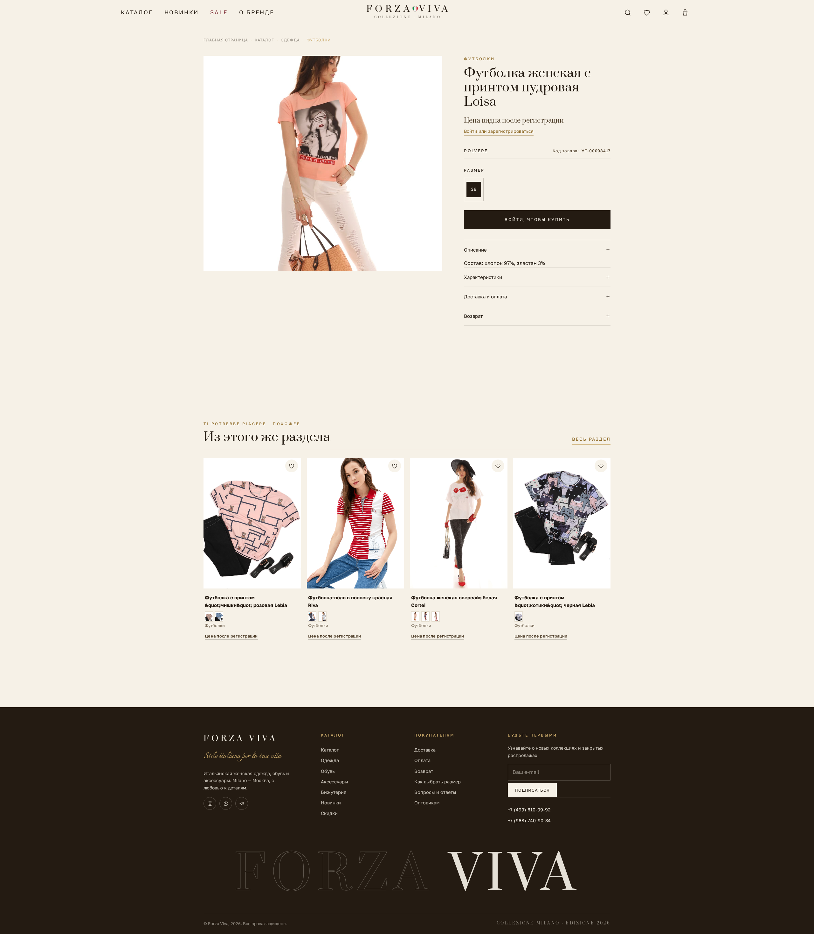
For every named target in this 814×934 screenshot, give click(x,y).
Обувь (328, 771)
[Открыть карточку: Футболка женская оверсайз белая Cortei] (458, 549)
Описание (475, 250)
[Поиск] (627, 12)
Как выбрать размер (437, 781)
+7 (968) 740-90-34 (529, 820)
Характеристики (483, 277)
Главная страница (226, 40)
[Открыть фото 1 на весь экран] (323, 163)
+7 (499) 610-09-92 (529, 809)
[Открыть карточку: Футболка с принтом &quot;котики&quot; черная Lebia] (562, 549)
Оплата (422, 760)
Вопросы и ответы (435, 792)
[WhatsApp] (225, 803)
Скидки (329, 813)
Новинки (181, 12)
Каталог (137, 12)
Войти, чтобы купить (537, 219)
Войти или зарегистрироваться (499, 131)
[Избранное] (646, 12)
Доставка (425, 749)
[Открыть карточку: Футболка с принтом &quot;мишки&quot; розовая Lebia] (252, 549)
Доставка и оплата (485, 296)
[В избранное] (291, 466)
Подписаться (532, 790)
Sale (219, 12)
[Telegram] (241, 803)
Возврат (473, 316)
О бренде (256, 12)
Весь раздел (591, 439)
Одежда (290, 40)
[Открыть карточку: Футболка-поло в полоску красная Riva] (355, 549)
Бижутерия (333, 792)
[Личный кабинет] (666, 12)
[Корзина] (685, 12)
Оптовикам (426, 802)
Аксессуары (334, 781)
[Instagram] (210, 803)
